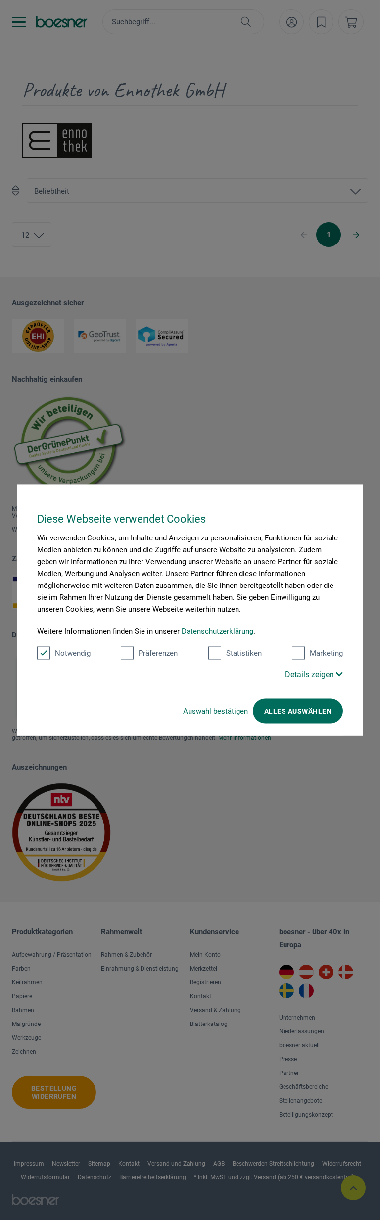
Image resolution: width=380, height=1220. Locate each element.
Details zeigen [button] (310, 674)
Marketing (326, 652)
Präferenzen (158, 652)
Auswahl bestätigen (215, 710)
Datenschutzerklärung (217, 630)
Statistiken (244, 652)
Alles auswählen (298, 711)
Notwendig (73, 652)
